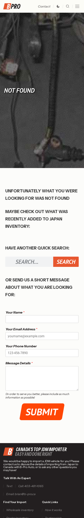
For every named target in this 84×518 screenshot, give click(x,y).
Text (9, 486)
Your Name (15, 312)
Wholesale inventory (20, 510)
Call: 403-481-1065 (31, 486)
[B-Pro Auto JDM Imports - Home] (13, 6)
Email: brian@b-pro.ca (21, 494)
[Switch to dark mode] (58, 6)
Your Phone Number (21, 346)
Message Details (19, 363)
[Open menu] (77, 6)
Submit (42, 412)
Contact (44, 6)
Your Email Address (21, 329)
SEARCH (66, 261)
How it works (53, 510)
